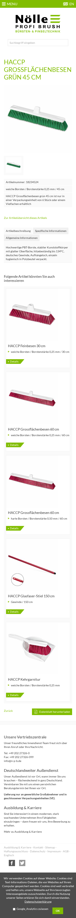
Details (14, 361)
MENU (12, 4)
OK (58, 910)
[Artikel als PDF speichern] (52, 711)
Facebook (12, 863)
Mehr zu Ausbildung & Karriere (23, 831)
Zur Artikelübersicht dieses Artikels (25, 217)
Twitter (22, 863)
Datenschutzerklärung (38, 901)
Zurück (8, 710)
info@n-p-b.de (12, 761)
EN (71, 4)
